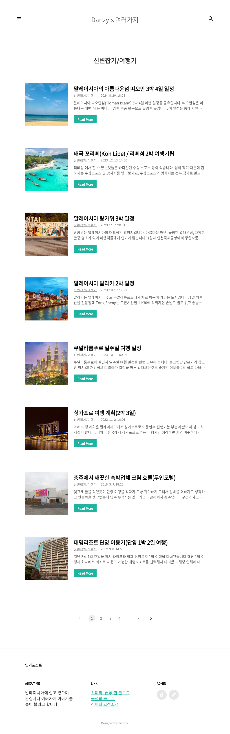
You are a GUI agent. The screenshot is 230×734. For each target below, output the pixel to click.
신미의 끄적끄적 (105, 704)
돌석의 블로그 (103, 698)
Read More (85, 119)
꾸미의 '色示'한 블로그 (110, 693)
